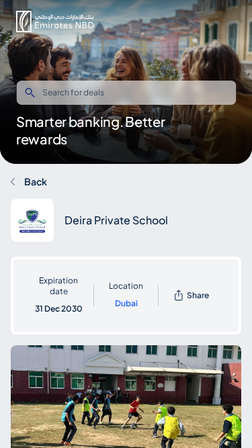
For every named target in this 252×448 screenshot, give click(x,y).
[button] (55, 21)
